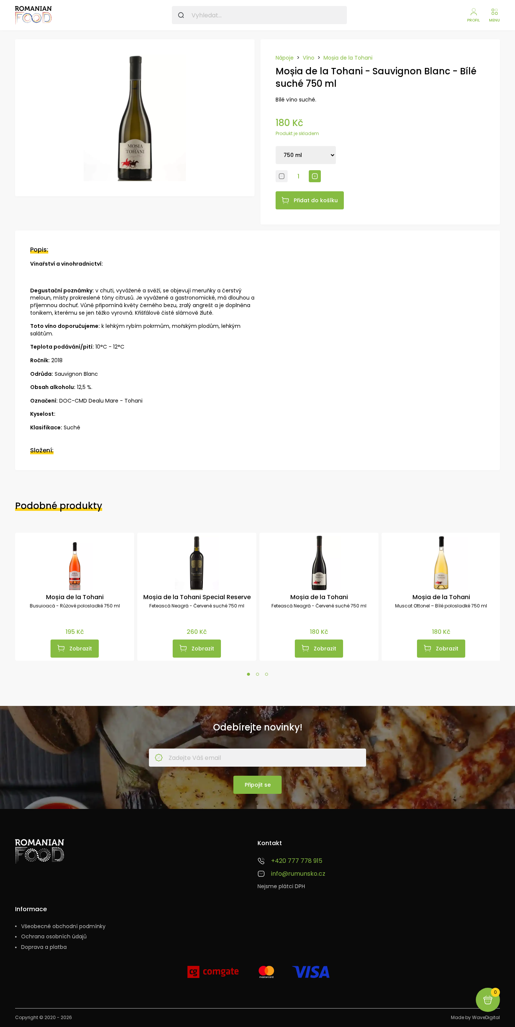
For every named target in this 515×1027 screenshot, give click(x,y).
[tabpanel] (74, 597)
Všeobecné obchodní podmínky (63, 926)
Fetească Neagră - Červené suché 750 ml (196, 606)
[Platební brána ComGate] (213, 975)
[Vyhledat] (181, 15)
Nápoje (285, 57)
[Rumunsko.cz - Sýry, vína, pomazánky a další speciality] (33, 15)
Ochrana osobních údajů (54, 936)
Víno (308, 57)
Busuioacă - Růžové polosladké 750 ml (75, 606)
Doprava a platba (44, 947)
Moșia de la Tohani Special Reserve (197, 597)
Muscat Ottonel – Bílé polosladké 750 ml (441, 606)
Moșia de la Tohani (347, 57)
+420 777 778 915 (296, 861)
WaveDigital (486, 1017)
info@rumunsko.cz (298, 874)
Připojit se (258, 785)
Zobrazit (80, 648)
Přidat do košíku (316, 200)
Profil (473, 20)
